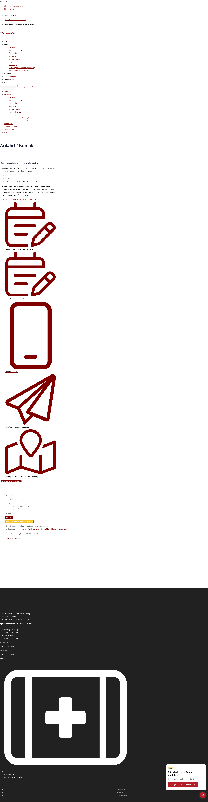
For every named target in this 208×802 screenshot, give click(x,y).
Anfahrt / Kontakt (10, 76)
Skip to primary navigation (14, 6)
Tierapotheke (9, 79)
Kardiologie (13, 65)
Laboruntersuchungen (17, 59)
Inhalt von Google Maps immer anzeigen (23, 533)
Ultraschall (13, 56)
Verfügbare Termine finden (181, 784)
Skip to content (9, 9)
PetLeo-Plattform (24, 182)
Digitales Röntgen (15, 50)
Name (7, 495)
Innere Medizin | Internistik (19, 70)
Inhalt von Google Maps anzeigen (19, 522)
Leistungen (8, 44)
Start (6, 41)
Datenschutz (121, 792)
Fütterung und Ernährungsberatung (22, 68)
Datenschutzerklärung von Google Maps (43, 529)
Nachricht (9, 513)
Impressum (121, 789)
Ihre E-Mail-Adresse (12, 499)
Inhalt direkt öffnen (12, 538)
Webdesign (123, 795)
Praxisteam (8, 73)
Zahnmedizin (13, 53)
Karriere (7, 82)
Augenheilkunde (15, 62)
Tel (6, 503)
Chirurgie (12, 47)
